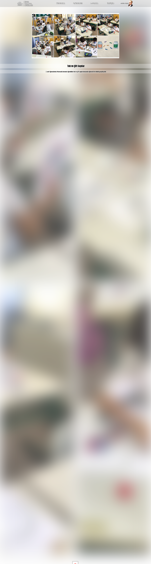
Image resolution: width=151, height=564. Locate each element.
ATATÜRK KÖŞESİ (125, 3)
